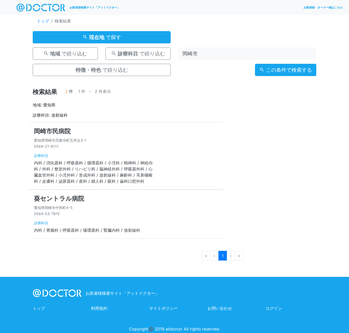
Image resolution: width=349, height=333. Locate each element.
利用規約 (99, 308)
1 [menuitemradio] (223, 255)
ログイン (274, 308)
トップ (43, 20)
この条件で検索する (288, 70)
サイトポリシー (163, 308)
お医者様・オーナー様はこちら (323, 7)
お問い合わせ (219, 308)
